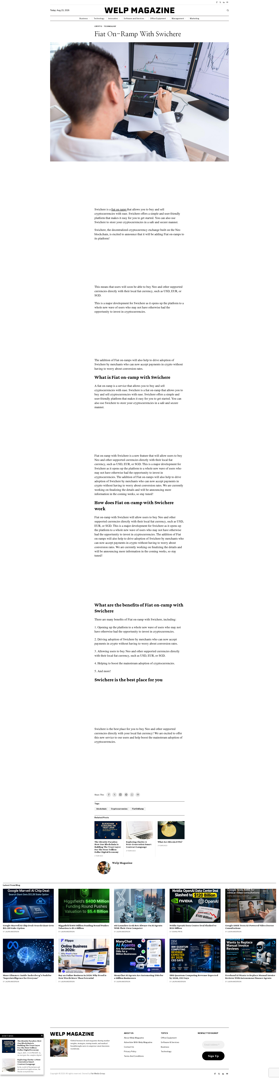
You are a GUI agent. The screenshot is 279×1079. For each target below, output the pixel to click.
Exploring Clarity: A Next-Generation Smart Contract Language (138, 844)
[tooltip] (216, 2)
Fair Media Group (98, 1073)
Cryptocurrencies (119, 809)
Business (165, 1047)
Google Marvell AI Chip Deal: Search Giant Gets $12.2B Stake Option (28, 926)
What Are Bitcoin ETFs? (170, 842)
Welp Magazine (122, 862)
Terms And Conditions (134, 1056)
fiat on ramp (119, 209)
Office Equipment (169, 1038)
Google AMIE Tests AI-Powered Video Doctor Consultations (249, 926)
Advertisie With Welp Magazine (138, 1042)
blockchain (101, 809)
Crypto (98, 26)
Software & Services (170, 1042)
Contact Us (129, 1047)
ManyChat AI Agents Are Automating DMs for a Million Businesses (138, 976)
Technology (110, 26)
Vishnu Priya (177, 931)
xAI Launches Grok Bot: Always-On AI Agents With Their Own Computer (138, 926)
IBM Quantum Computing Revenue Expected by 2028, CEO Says (194, 976)
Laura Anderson (12, 931)
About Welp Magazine (134, 1038)
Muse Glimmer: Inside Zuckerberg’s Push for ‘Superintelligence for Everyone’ (27, 976)
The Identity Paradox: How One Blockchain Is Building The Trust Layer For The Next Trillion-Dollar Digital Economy (107, 847)
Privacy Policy (130, 1051)
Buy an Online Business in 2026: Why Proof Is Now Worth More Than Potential (82, 976)
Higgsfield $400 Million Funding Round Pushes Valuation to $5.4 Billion (83, 926)
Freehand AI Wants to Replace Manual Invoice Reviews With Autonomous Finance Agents (250, 976)
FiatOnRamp (138, 809)
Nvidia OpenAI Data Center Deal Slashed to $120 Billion (193, 926)
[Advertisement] (139, 186)
